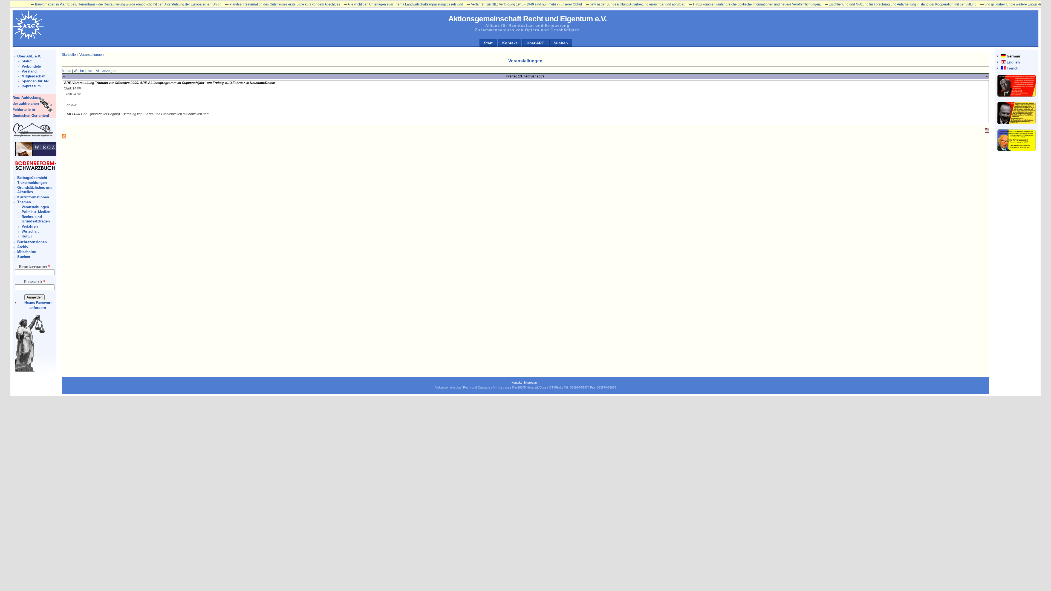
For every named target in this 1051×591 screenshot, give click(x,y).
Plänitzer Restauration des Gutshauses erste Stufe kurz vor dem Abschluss (257, 4)
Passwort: (34, 281)
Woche (79, 71)
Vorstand (29, 71)
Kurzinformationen (33, 197)
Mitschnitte (26, 252)
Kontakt (509, 43)
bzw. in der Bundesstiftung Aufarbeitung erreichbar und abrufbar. (610, 4)
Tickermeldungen (32, 183)
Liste (90, 71)
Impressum (31, 86)
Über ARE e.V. (29, 56)
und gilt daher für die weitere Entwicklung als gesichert (997, 4)
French (1012, 68)
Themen (24, 202)
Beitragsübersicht (32, 178)
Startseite (69, 55)
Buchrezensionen (32, 242)
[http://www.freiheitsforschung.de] (33, 136)
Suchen (561, 43)
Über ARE (535, 43)
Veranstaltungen (35, 207)
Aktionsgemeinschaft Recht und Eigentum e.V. (527, 19)
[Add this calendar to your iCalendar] (987, 132)
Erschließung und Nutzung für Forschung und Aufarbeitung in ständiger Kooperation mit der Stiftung (875, 4)
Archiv (22, 247)
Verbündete (31, 66)
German (1013, 56)
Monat (66, 71)
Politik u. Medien (36, 212)
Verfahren (30, 226)
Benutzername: (34, 266)
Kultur (27, 236)
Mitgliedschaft (33, 76)
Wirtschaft (30, 231)
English (1013, 62)
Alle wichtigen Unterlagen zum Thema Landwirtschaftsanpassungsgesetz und (378, 4)
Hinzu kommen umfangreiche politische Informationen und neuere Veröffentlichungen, (730, 4)
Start (488, 43)
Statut (26, 61)
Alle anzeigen (106, 71)
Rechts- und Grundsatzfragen (36, 219)
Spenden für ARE (36, 81)
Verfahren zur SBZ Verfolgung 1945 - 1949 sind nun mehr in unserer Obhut (499, 4)
